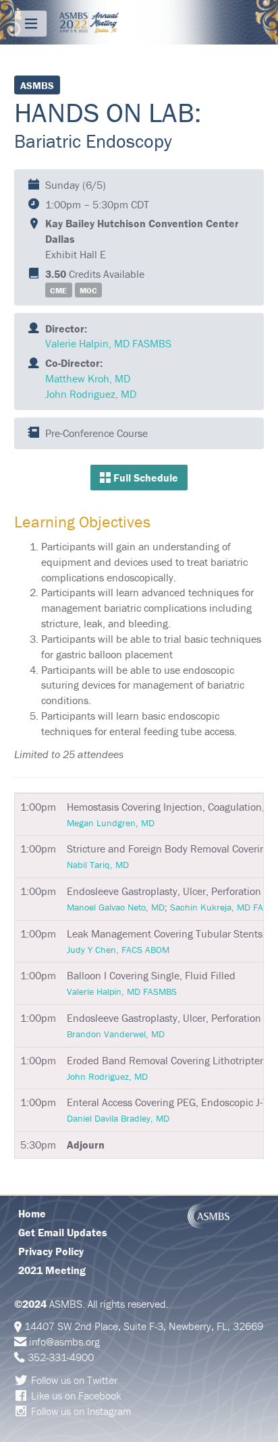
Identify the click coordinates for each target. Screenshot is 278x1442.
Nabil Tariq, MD (98, 865)
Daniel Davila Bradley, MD (118, 1118)
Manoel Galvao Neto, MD (116, 907)
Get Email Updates (62, 1232)
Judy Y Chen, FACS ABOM (118, 950)
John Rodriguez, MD (90, 394)
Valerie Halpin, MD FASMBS (108, 343)
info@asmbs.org (64, 1341)
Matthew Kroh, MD (87, 378)
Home (32, 1213)
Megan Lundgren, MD (111, 823)
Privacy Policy (51, 1251)
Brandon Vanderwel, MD (116, 1034)
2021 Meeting (52, 1270)
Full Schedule (144, 477)
